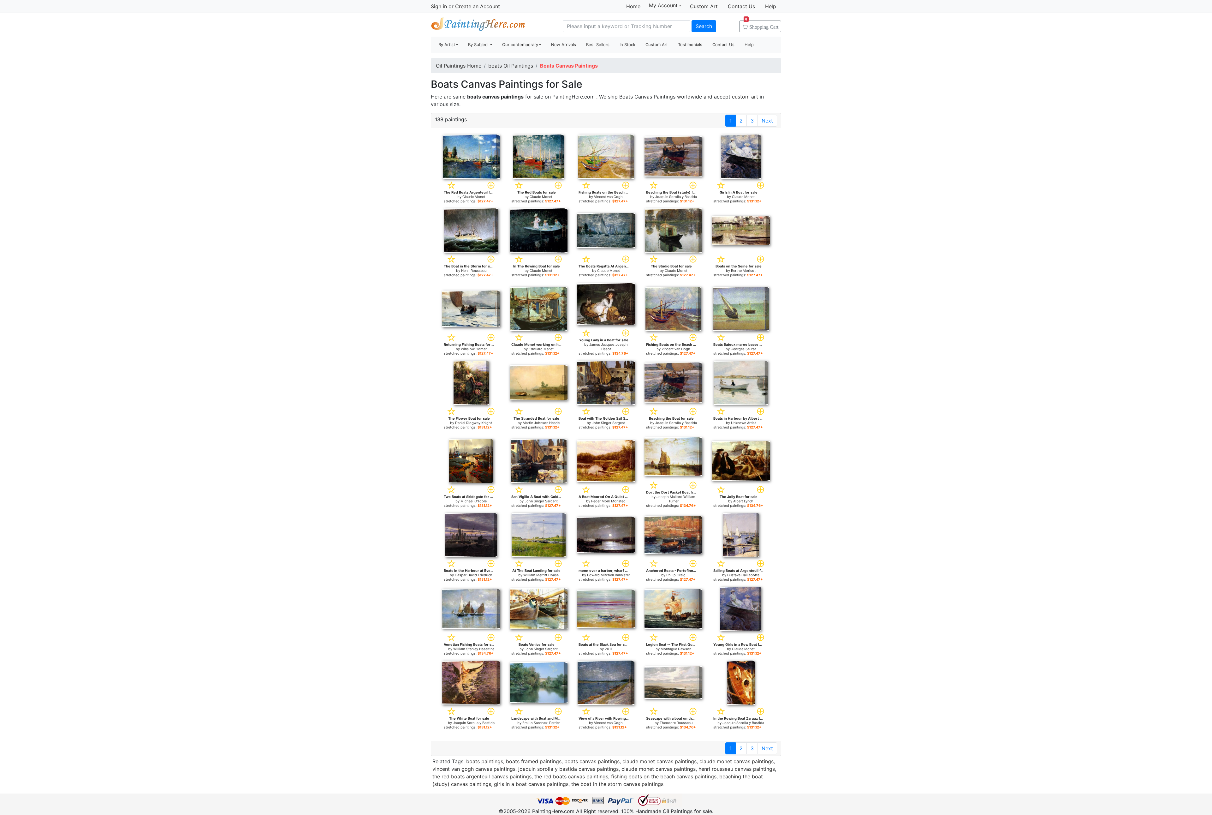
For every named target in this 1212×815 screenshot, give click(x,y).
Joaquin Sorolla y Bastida (676, 197)
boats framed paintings (533, 761)
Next (767, 120)
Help (770, 6)
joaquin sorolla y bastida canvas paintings (568, 769)
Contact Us (741, 6)
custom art (745, 96)
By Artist (446, 44)
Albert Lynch (743, 501)
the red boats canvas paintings (571, 776)
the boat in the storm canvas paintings (617, 784)
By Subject (478, 44)
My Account (663, 5)
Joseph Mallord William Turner (675, 498)
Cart (761, 25)
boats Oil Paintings (510, 66)
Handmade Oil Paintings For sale (478, 25)
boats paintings (484, 761)
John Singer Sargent (608, 423)
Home (633, 6)
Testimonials (690, 44)
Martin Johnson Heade (541, 423)
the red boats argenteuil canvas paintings (482, 776)
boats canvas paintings (592, 761)
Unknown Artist (743, 423)
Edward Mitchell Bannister (608, 575)
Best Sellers (597, 44)
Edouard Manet (541, 349)
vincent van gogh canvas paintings (473, 769)
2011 (608, 649)
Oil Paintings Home (458, 66)
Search (704, 26)
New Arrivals (563, 44)
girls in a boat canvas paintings (531, 784)
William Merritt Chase (541, 575)
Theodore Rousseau (676, 723)
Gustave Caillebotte (743, 575)
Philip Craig (676, 575)
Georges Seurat (743, 349)
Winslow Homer (474, 349)
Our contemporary (520, 44)
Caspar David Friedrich (473, 575)
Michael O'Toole (473, 501)
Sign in (439, 6)
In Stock (627, 44)
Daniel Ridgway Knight (473, 423)
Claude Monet (473, 197)
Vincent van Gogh (608, 197)
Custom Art (704, 6)
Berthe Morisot (743, 270)
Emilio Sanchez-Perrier (541, 723)
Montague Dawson (676, 649)
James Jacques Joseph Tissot (608, 346)
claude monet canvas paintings (659, 761)
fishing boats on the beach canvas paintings (663, 776)
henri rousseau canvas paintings (736, 769)
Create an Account (477, 6)
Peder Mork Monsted (608, 501)
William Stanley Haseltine (473, 649)
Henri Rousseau (473, 270)
